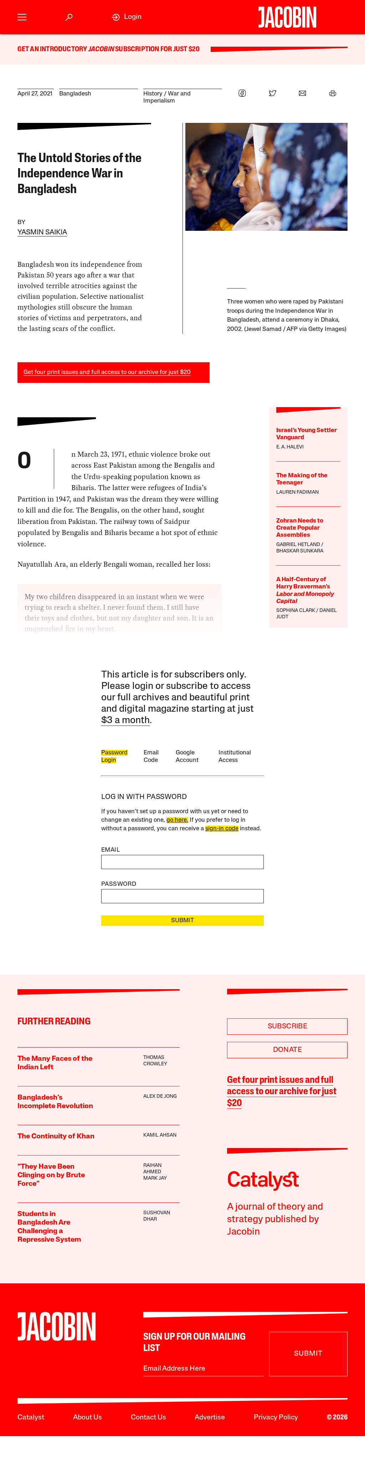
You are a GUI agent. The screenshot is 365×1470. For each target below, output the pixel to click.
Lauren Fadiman (297, 492)
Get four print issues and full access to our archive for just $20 (107, 372)
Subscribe (288, 1026)
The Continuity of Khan (55, 1136)
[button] (21, 17)
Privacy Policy (276, 1417)
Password (118, 884)
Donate (287, 1050)
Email (110, 850)
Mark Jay (155, 1178)
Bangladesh (75, 94)
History (153, 94)
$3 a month (125, 721)
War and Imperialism (167, 97)
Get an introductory (52, 49)
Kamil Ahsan (159, 1135)
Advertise (210, 1417)
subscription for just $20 (157, 49)
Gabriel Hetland (298, 544)
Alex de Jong (160, 1096)
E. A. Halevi (290, 447)
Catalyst (30, 1417)
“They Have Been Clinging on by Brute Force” (51, 1175)
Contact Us (148, 1417)
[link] (127, 17)
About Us (87, 1417)
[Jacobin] (287, 17)
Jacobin (101, 49)
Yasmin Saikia (42, 232)
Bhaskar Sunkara (299, 551)
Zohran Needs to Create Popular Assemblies (299, 528)
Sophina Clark (295, 610)
